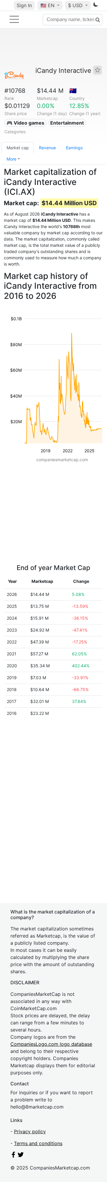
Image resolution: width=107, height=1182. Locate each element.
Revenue (47, 147)
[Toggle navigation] (14, 19)
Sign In (24, 5)
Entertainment (67, 123)
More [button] (11, 158)
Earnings (74, 147)
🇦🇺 (73, 90)
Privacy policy (30, 1131)
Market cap (18, 147)
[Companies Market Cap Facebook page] (13, 1156)
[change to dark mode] (95, 5)
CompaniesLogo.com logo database (51, 1044)
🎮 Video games (25, 123)
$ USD (76, 5)
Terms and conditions (38, 1143)
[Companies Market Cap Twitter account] (21, 1156)
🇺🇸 (47, 5)
